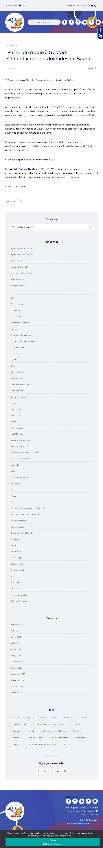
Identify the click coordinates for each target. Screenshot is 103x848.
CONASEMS (16, 316)
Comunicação (17, 304)
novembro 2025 (18, 680)
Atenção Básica (17, 279)
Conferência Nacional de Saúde (42, 744)
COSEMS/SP (16, 353)
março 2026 (16, 655)
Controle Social (17, 347)
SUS (12, 576)
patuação (16, 731)
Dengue (14, 366)
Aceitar (53, 840)
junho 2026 (16, 637)
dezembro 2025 (18, 674)
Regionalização (17, 527)
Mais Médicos (17, 434)
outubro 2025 (17, 686)
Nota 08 (15, 717)
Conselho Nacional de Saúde (23, 341)
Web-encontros (35, 738)
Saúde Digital (16, 558)
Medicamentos (17, 446)
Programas (17, 738)
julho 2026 (16, 631)
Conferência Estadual (20, 322)
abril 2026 (15, 649)
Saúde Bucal (16, 551)
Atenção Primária (18, 285)
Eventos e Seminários (20, 384)
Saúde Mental (17, 564)
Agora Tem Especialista (21, 248)
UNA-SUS (15, 588)
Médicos (68, 717)
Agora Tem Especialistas (22, 254)
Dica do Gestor (17, 372)
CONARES (15, 310)
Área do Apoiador (18, 261)
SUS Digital (15, 582)
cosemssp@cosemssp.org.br (82, 823)
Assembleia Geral (19, 267)
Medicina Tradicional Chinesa (53, 731)
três (43, 717)
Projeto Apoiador (18, 520)
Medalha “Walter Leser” (21, 440)
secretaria (16, 744)
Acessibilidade (73, 5)
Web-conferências (19, 601)
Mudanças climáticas (20, 459)
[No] (99, 839)
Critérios (76, 731)
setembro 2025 (18, 692)
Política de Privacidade (53, 844)
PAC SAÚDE (16, 483)
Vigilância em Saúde (20, 595)
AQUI (52, 159)
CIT (12, 292)
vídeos (54, 717)
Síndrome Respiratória (58, 738)
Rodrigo (76, 724)
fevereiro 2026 (17, 662)
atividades (83, 717)
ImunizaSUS (16, 415)
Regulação (15, 539)
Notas (13, 471)
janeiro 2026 (17, 668)
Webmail (13, 5)
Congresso (16, 329)
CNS (12, 298)
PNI (12, 502)
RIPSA (13, 545)
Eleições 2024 (17, 378)
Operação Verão (82, 738)
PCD (12, 489)
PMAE (13, 496)
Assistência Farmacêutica (22, 273)
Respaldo (30, 717)
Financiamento (17, 391)
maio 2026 (15, 643)
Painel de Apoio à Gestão (22, 169)
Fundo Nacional (59, 724)
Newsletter (15, 465)
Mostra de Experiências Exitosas (25, 452)
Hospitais (15, 403)
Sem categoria (17, 570)
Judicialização (17, 428)
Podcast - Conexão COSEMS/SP (25, 514)
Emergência (40, 724)
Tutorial (30, 731)
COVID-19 (15, 360)
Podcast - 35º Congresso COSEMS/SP (28, 508)
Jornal (13, 421)
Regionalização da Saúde (22, 533)
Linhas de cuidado (20, 724)
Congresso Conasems (21, 335)
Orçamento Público (19, 477)
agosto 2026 (16, 624)
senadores (67, 744)
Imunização (16, 409)
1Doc (24, 5)
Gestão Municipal (18, 397)
